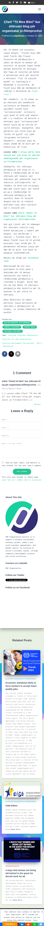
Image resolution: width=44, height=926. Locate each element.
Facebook (13, 3)
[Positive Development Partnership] (6, 9)
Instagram (21, 3)
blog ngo (12, 335)
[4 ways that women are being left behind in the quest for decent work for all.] (22, 850)
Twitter (17, 3)
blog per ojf (8, 339)
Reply (38, 405)
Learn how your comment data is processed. (22, 480)
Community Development (12, 327)
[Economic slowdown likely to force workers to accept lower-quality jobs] (22, 662)
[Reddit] (28, 924)
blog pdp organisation (27, 335)
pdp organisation (23, 339)
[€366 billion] (22, 790)
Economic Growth (29, 327)
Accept (28, 920)
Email (33, 3)
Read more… (16, 829)
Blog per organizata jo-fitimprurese (17, 322)
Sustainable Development (12, 331)
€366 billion (11, 805)
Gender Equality (12, 866)
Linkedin (10, 3)
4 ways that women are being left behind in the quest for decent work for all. (21, 873)
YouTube (25, 3)
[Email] (41, 924)
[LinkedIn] (22, 924)
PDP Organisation (13, 568)
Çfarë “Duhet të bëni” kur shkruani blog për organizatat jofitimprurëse (20, 216)
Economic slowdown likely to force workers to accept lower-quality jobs (21, 686)
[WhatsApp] (34, 924)
